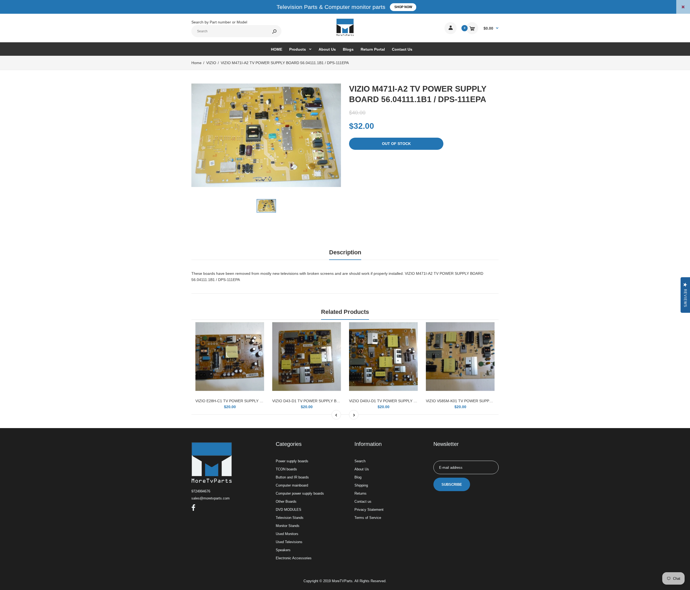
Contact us (362, 501)
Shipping (361, 485)
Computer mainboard (292, 485)
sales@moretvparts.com (210, 498)
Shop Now (403, 7)
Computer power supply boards (300, 493)
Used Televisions (289, 542)
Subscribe (451, 485)
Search (359, 461)
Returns (360, 493)
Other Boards (286, 501)
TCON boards (286, 469)
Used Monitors (287, 534)
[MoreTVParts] (345, 35)
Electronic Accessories (294, 558)
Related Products (345, 311)
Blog (357, 477)
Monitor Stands (287, 526)
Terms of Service (367, 518)
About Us (361, 469)
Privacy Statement (369, 510)
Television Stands (289, 518)
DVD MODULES (288, 510)
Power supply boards (292, 461)
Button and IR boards (292, 477)
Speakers (283, 550)
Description (345, 252)
